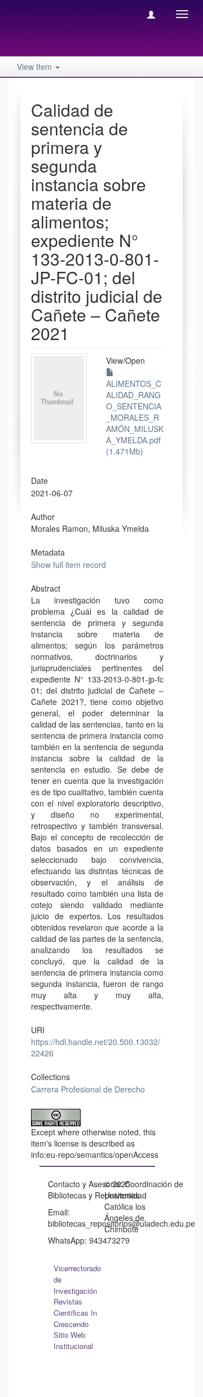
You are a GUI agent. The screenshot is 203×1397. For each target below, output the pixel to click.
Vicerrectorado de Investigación (77, 1279)
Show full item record (68, 564)
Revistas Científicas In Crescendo (75, 1312)
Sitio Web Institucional (73, 1340)
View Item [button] (35, 66)
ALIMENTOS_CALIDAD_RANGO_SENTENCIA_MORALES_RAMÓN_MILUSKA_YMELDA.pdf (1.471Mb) (135, 417)
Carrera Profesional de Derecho (88, 1089)
